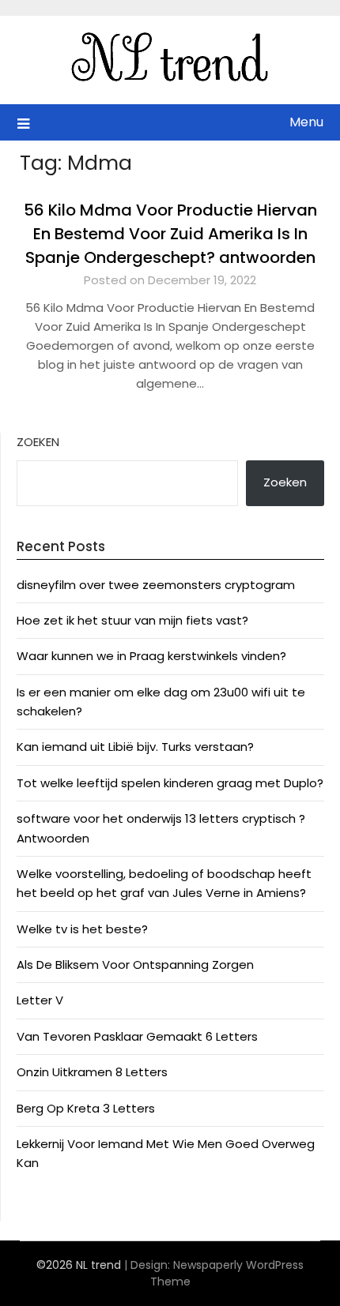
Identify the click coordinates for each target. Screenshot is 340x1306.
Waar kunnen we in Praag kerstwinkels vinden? (151, 655)
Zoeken (38, 441)
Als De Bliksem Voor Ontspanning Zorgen (135, 964)
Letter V (40, 1000)
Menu (306, 122)
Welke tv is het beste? (82, 929)
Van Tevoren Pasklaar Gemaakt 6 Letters (137, 1036)
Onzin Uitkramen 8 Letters (92, 1072)
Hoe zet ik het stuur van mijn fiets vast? (132, 620)
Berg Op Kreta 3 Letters (86, 1108)
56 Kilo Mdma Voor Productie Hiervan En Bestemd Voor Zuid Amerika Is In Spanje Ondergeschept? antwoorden (170, 233)
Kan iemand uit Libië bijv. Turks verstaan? (135, 746)
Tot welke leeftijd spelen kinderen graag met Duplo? (170, 783)
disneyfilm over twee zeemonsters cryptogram (156, 584)
